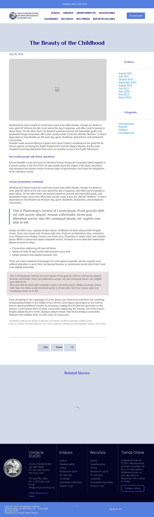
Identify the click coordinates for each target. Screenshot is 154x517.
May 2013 (124, 94)
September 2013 (127, 82)
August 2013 (125, 85)
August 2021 (125, 73)
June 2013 (124, 91)
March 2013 (125, 97)
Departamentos (67, 464)
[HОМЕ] (45, 13)
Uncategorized (126, 133)
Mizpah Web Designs (28, 513)
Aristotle (123, 127)
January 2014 (126, 79)
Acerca (63, 460)
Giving (63, 468)
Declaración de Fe (68, 471)
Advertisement (126, 124)
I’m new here (66, 475)
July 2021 (124, 76)
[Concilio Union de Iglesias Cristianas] (24, 15)
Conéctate (65, 478)
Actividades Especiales (71, 482)
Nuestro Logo (66, 486)
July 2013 (124, 88)
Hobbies (123, 130)
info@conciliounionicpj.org (42, 487)
